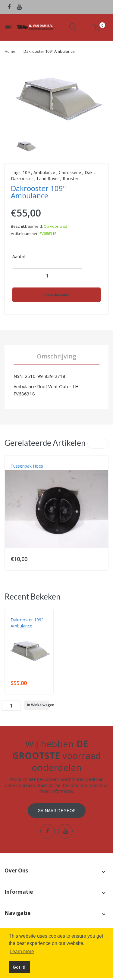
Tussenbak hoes (27, 466)
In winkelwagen (57, 295)
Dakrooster (22, 178)
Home (10, 51)
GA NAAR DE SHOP (57, 810)
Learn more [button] (22, 951)
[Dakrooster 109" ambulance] (26, 145)
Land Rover (48, 178)
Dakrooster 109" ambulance (27, 623)
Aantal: (19, 256)
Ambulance (44, 172)
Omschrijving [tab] (56, 356)
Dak (89, 172)
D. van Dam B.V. (25, 632)
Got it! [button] (19, 967)
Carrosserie (70, 172)
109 (26, 172)
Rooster (70, 178)
